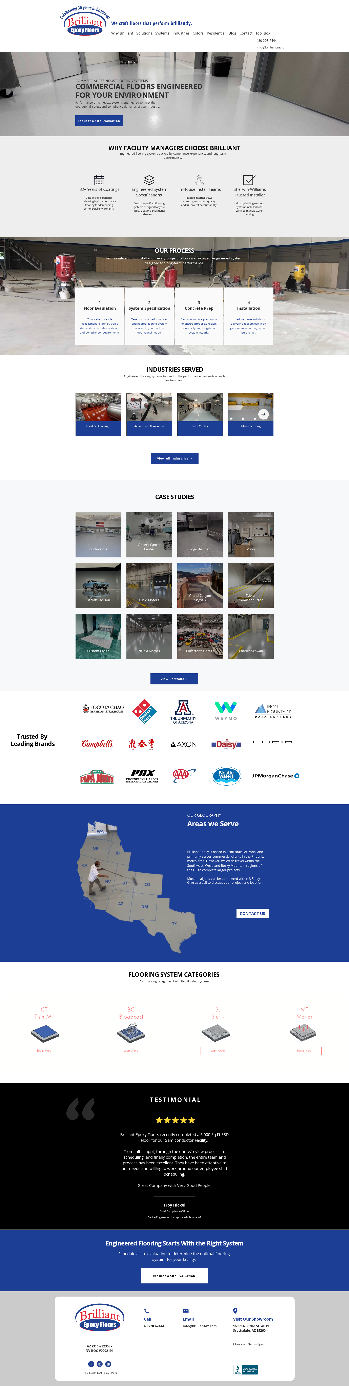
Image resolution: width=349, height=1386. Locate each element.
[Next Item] (263, 414)
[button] (123, 33)
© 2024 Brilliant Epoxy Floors (100, 1372)
